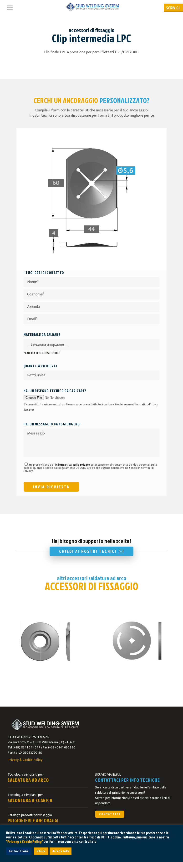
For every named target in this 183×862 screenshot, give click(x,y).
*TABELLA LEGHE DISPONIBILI (42, 353)
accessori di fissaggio (92, 30)
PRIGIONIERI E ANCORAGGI (33, 820)
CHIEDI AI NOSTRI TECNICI (88, 551)
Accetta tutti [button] (60, 851)
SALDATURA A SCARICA (30, 800)
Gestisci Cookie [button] (19, 851)
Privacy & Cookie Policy (25, 759)
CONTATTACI (109, 814)
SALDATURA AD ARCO (28, 780)
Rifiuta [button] (41, 851)
